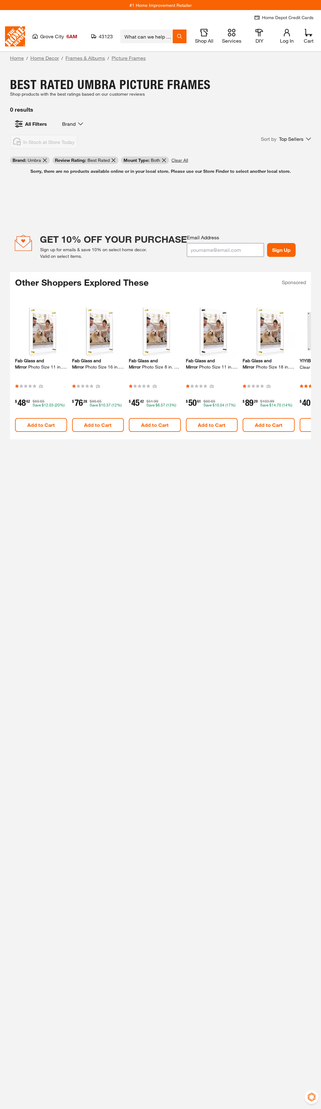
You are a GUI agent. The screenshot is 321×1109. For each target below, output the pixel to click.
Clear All (179, 160)
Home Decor (44, 58)
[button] (286, 139)
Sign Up (281, 250)
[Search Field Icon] (180, 36)
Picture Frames (129, 58)
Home (17, 58)
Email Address (203, 237)
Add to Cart (41, 425)
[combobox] (146, 36)
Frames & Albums (85, 58)
